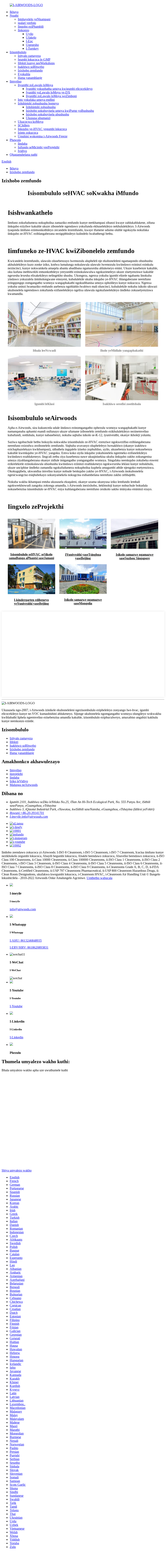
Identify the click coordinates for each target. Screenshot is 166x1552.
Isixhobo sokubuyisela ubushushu (47, 114)
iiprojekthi (16, 774)
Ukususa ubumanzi (38, 118)
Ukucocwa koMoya (30, 121)
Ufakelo (31, 37)
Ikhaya (14, 12)
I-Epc (29, 41)
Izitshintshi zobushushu (41, 107)
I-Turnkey (32, 48)
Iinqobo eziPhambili (31, 26)
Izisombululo (18, 52)
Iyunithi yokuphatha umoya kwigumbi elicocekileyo (59, 88)
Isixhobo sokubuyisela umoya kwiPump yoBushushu (60, 110)
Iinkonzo (23, 30)
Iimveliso (15, 81)
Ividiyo (22, 151)
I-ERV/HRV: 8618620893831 (29, 947)
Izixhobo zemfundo (30, 70)
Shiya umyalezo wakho (17, 1170)
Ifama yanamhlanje (30, 77)
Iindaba (22, 143)
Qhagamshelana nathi (23, 154)
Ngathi (14, 15)
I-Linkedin (16, 1037)
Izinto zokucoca (28, 132)
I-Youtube (16, 1006)
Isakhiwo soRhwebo (31, 66)
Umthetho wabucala (99, 878)
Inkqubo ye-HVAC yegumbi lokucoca (42, 129)
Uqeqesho (32, 45)
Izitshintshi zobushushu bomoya (38, 103)
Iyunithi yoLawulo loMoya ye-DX (48, 92)
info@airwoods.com (23, 909)
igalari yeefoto (27, 23)
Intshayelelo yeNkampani (34, 19)
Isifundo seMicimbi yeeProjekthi (38, 147)
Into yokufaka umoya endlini (36, 99)
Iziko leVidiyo (19, 781)
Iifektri (14, 742)
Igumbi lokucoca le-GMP (34, 59)
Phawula (15, 140)
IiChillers (24, 125)
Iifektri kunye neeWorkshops (36, 63)
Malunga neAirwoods (24, 785)
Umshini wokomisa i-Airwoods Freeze (42, 136)
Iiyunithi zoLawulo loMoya (35, 85)
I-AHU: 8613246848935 (26, 940)
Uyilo (29, 34)
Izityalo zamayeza (29, 56)
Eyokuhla (24, 74)
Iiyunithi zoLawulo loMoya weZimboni (51, 96)
